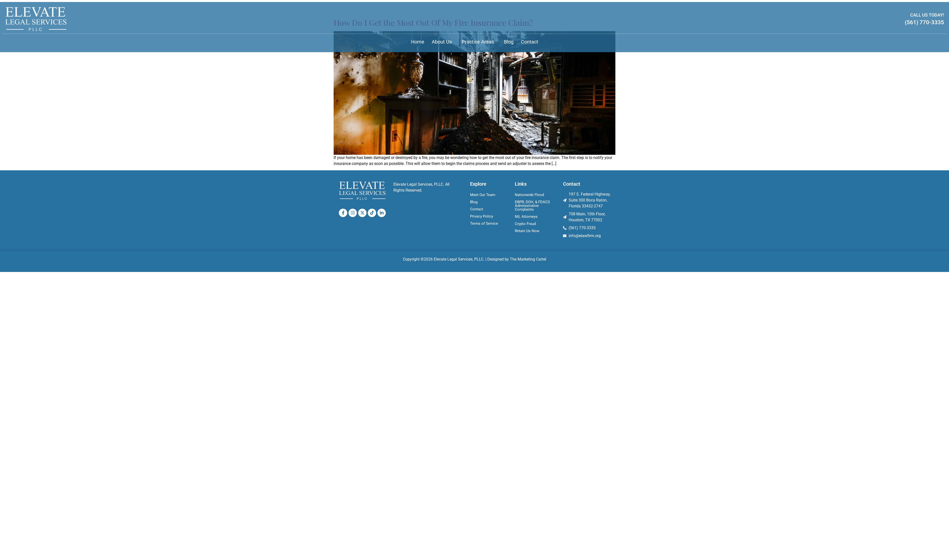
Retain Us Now (527, 231)
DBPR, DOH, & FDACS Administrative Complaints (532, 206)
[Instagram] (352, 213)
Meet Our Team (482, 195)
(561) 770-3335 (924, 22)
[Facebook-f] (343, 213)
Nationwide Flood (529, 195)
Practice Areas (478, 42)
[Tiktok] (372, 213)
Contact (529, 42)
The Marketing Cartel (528, 259)
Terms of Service (484, 223)
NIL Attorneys (526, 216)
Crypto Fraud (525, 224)
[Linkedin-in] (381, 213)
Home (417, 42)
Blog (509, 42)
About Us (442, 42)
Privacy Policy (481, 216)
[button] (443, 41)
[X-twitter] (362, 213)
